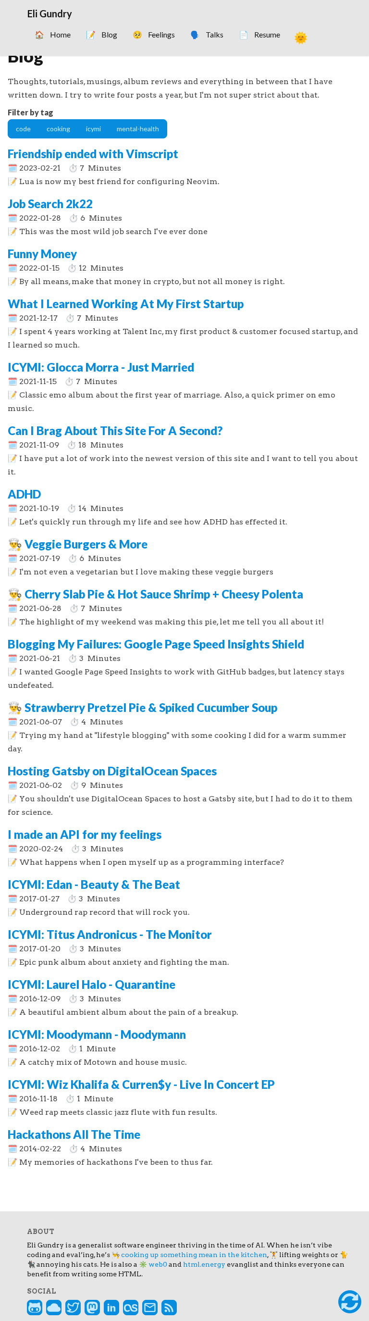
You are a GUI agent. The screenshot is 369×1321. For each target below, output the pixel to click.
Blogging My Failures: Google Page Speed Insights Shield (156, 644)
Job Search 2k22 (50, 204)
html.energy (204, 1264)
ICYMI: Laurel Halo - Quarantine (91, 984)
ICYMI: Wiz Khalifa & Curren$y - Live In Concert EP (141, 1084)
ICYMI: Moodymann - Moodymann (97, 1034)
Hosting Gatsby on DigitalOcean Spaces (112, 771)
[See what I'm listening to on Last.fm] (130, 1307)
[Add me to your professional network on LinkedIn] (111, 1307)
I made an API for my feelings (84, 834)
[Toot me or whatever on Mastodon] (92, 1307)
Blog (101, 34)
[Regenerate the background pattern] (349, 1301)
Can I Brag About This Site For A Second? (115, 430)
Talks (206, 34)
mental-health (138, 129)
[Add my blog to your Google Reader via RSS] (169, 1307)
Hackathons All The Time (74, 1134)
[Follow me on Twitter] (73, 1307)
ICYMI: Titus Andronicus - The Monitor (110, 934)
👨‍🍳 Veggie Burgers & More (78, 544)
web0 (157, 1264)
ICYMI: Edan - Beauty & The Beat (94, 884)
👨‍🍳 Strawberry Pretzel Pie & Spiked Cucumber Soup (142, 707)
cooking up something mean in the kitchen (194, 1255)
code (23, 129)
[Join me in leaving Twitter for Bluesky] (54, 1307)
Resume (259, 34)
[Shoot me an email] (150, 1307)
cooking (58, 129)
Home (53, 34)
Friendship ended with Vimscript (93, 154)
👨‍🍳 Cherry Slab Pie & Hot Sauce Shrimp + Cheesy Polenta (155, 594)
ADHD (24, 494)
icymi (93, 129)
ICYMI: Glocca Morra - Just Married (101, 367)
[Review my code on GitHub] (34, 1307)
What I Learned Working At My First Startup (126, 304)
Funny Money (42, 254)
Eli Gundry (49, 13)
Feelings (154, 34)
